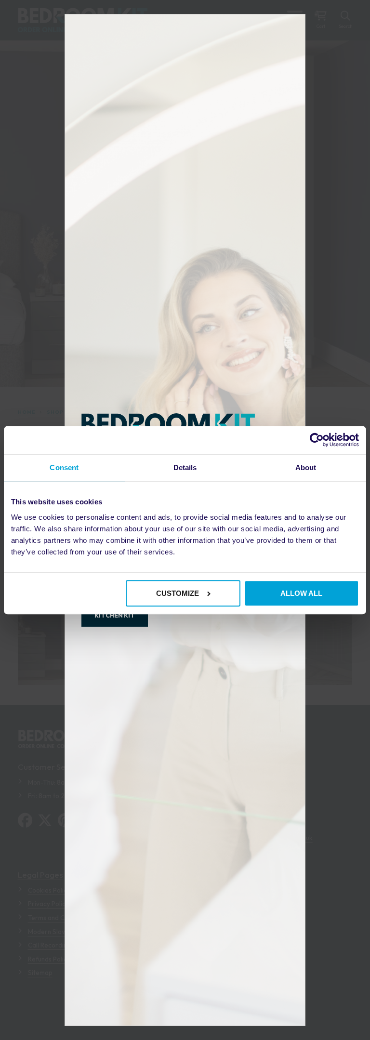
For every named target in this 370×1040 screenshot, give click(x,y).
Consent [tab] (64, 468)
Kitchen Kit (114, 615)
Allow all (301, 593)
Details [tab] (185, 468)
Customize (177, 593)
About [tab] (306, 468)
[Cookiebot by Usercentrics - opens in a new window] (317, 440)
